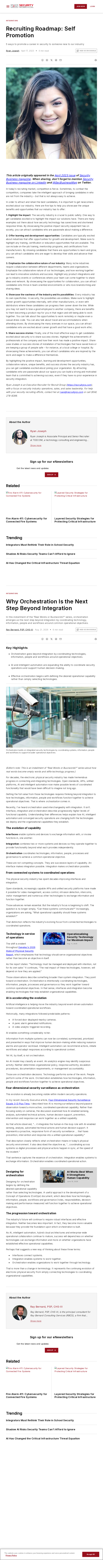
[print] (95, 60)
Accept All (91, 1554)
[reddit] (56, 60)
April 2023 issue (65, 175)
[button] (8, 6)
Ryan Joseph (12, 51)
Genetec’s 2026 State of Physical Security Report (20, 951)
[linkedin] (47, 60)
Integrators (12, 21)
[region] (51, 1554)
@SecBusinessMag (65, 182)
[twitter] (51, 60)
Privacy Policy (11, 1555)
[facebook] (42, 60)
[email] (60, 60)
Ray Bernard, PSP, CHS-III (19, 629)
